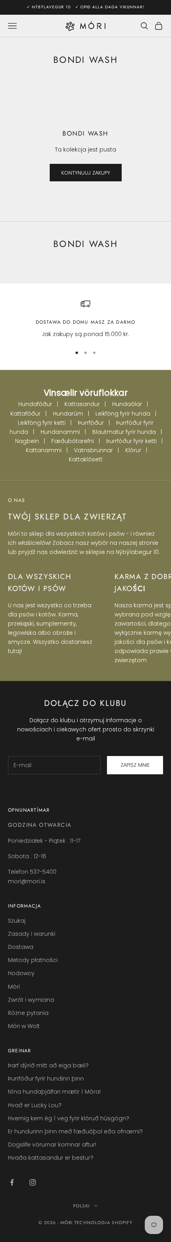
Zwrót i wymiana (31, 1000)
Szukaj (16, 921)
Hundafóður (35, 404)
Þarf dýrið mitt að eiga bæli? (48, 1065)
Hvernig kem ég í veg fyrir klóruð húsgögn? (68, 1118)
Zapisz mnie (135, 765)
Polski (81, 1206)
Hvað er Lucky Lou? (35, 1105)
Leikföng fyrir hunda (122, 414)
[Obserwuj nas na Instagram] (33, 1182)
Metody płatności (33, 960)
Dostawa (20, 947)
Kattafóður (25, 414)
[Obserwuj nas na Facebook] (12, 1182)
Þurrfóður (91, 423)
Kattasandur (82, 404)
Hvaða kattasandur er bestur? (50, 1158)
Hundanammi (60, 432)
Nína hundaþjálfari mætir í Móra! (54, 1092)
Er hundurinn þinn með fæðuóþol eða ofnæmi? (75, 1131)
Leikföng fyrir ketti (42, 423)
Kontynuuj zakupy (85, 173)
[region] (85, 318)
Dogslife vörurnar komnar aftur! (52, 1145)
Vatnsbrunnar (93, 450)
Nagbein (27, 441)
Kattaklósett (86, 459)
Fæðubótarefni (72, 441)
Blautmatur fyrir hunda (124, 432)
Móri (14, 987)
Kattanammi (44, 450)
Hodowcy (21, 973)
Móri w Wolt (24, 1026)
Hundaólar (127, 404)
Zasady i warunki (31, 934)
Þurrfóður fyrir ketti (131, 441)
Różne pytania (28, 1013)
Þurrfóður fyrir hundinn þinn (46, 1079)
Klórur (133, 450)
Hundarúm (68, 414)
